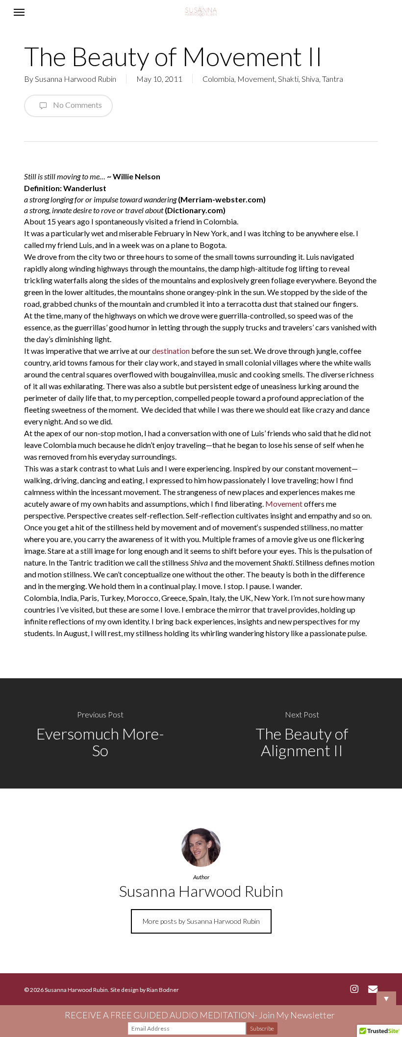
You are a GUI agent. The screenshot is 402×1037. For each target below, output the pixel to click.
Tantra (332, 78)
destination (171, 350)
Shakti (288, 78)
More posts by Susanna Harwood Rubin (201, 921)
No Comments (76, 104)
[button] (19, 12)
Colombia (218, 78)
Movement (256, 78)
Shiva (310, 78)
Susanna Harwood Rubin (75, 78)
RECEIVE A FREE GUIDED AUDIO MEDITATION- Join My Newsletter (200, 1015)
